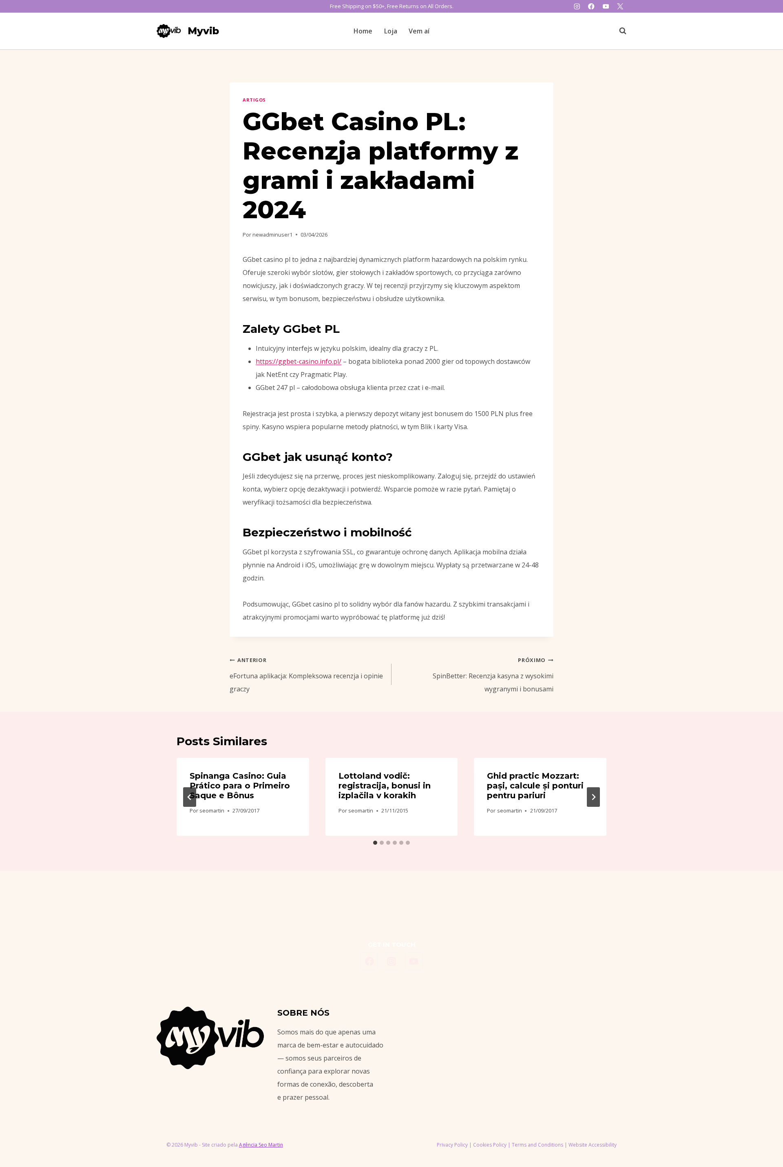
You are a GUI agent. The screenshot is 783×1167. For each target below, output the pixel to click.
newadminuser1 (272, 234)
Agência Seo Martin (261, 1144)
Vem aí (419, 31)
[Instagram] (577, 6)
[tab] (375, 843)
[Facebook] (591, 6)
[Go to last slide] (189, 797)
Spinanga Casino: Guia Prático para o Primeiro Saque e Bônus (240, 785)
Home (363, 31)
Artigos (254, 100)
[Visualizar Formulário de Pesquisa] (618, 31)
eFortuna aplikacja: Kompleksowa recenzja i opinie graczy (306, 674)
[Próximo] (593, 797)
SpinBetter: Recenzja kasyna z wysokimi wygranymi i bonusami (493, 674)
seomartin (211, 810)
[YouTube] (605, 6)
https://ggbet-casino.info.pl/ (298, 361)
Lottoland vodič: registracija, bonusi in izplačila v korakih (384, 785)
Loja (390, 31)
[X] (620, 6)
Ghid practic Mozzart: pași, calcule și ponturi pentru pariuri (535, 785)
